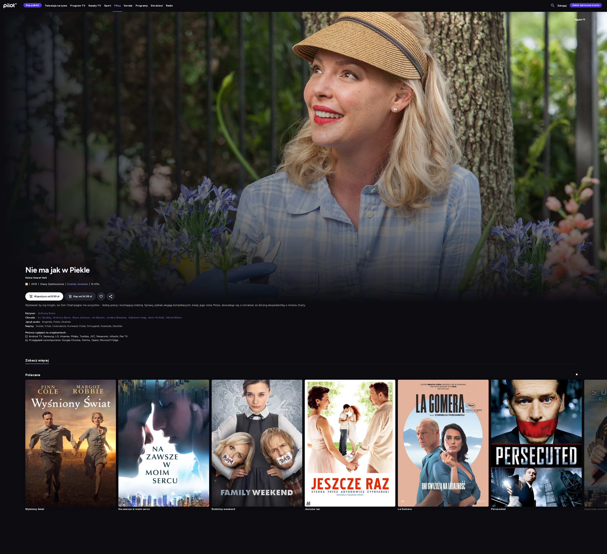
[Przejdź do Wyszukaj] (553, 6)
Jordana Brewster (116, 317)
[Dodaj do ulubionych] (101, 296)
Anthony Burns (46, 313)
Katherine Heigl (137, 317)
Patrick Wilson (174, 317)
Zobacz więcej (37, 360)
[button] (576, 374)
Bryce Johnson (81, 317)
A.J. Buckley (44, 317)
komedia (83, 284)
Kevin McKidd (156, 317)
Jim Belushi (98, 317)
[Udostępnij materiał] (111, 296)
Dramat (71, 284)
